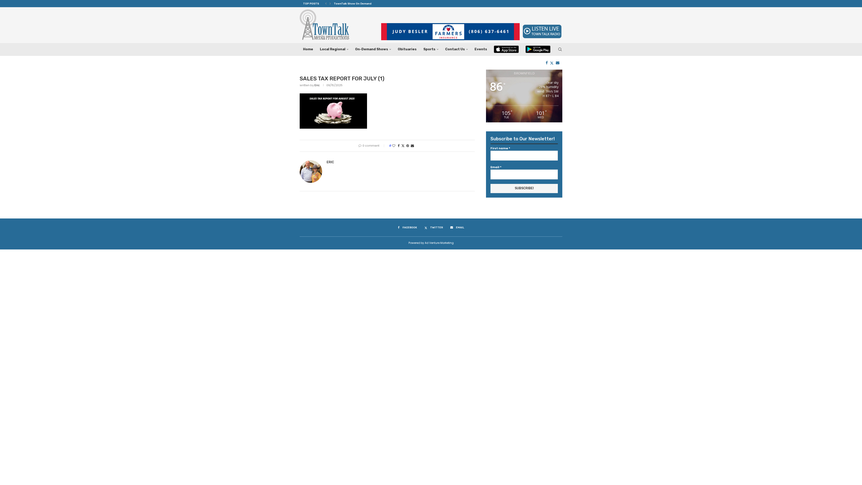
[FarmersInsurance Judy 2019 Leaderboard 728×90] (450, 25)
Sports (429, 49)
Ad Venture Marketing (439, 243)
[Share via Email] (412, 145)
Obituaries (407, 49)
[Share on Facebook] (399, 145)
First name (500, 148)
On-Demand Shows (371, 49)
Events (481, 49)
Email (495, 167)
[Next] (330, 3)
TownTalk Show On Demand (353, 3)
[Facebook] (547, 62)
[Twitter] (552, 62)
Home (308, 49)
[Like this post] (393, 145)
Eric (317, 85)
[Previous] (326, 3)
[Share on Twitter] (403, 145)
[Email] (557, 62)
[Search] (560, 49)
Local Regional (332, 49)
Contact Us (455, 49)
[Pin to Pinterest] (407, 145)
